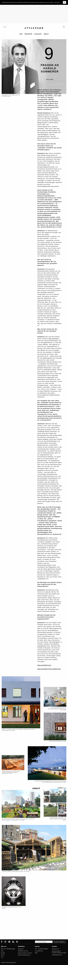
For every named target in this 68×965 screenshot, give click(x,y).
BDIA (36, 953)
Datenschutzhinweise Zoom (25, 953)
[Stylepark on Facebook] (1, 941)
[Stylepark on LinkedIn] (13, 941)
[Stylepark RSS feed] (17, 941)
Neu (21, 34)
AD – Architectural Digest (41, 949)
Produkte (28, 34)
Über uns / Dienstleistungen (8, 949)
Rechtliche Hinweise (23, 951)
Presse (2, 955)
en (6, 27)
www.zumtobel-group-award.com (49, 669)
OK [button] (64, 2)
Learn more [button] (57, 2)
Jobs (2, 957)
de (4, 27)
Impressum (20, 949)
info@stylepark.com (57, 954)
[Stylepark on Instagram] (5, 941)
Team (2, 951)
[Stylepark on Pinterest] (9, 941)
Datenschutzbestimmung (24, 955)
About (46, 34)
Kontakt (3, 953)
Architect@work (39, 951)
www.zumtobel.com (44, 665)
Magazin (38, 34)
